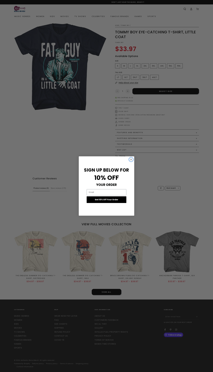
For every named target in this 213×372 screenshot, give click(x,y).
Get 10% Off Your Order (106, 199)
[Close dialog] (131, 159)
